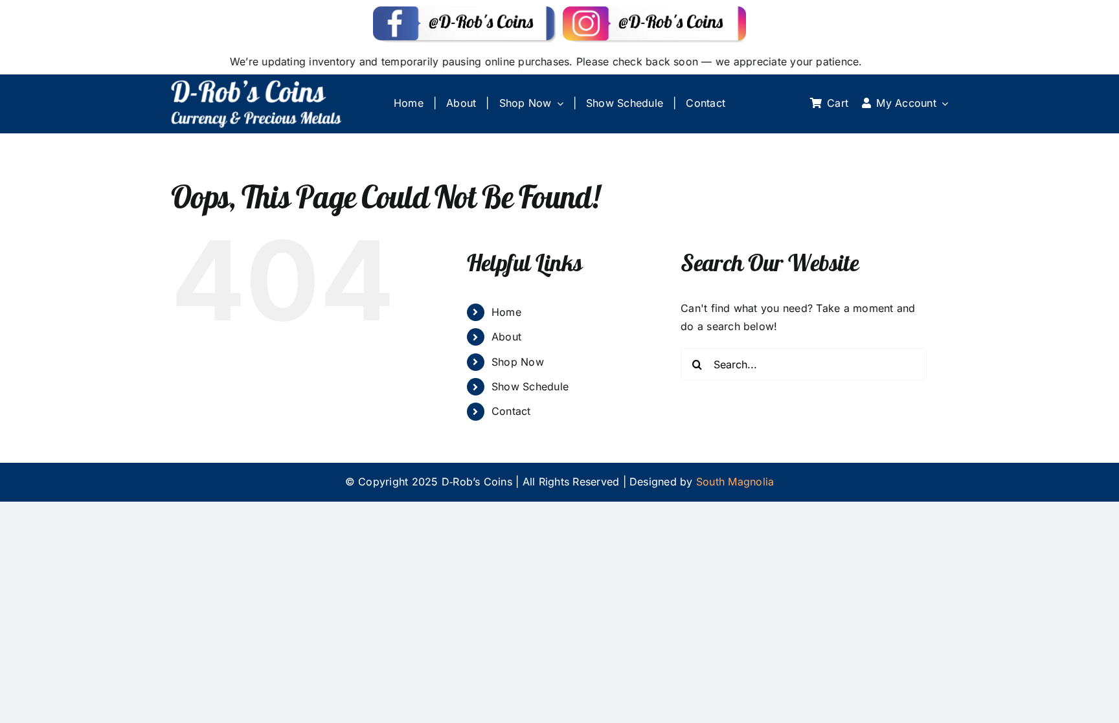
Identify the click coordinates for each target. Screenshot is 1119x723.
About (506, 336)
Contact (511, 411)
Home (506, 312)
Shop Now (518, 361)
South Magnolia (735, 481)
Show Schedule (530, 386)
